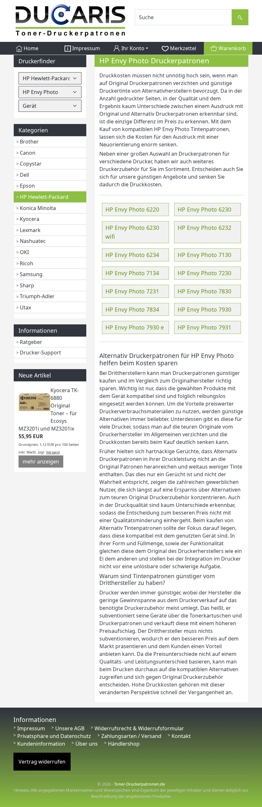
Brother (29, 141)
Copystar (31, 163)
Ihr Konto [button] (132, 48)
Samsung (31, 274)
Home (30, 48)
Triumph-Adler (37, 296)
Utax (25, 307)
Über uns (86, 743)
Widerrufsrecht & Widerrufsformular (139, 728)
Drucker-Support (40, 352)
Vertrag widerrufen (42, 761)
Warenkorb (231, 48)
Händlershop (124, 743)
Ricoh (26, 263)
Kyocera (29, 218)
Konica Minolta (38, 208)
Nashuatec (33, 240)
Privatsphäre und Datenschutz (54, 736)
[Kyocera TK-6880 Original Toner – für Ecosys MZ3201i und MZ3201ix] (34, 401)
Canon (27, 152)
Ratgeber (31, 341)
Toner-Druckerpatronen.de (139, 784)
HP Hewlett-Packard (44, 196)
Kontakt (181, 736)
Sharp (27, 285)
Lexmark (30, 230)
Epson (27, 185)
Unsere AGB (69, 728)
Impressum (85, 48)
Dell (24, 174)
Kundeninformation (41, 743)
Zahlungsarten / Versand (131, 736)
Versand (53, 452)
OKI (24, 252)
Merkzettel (182, 48)
